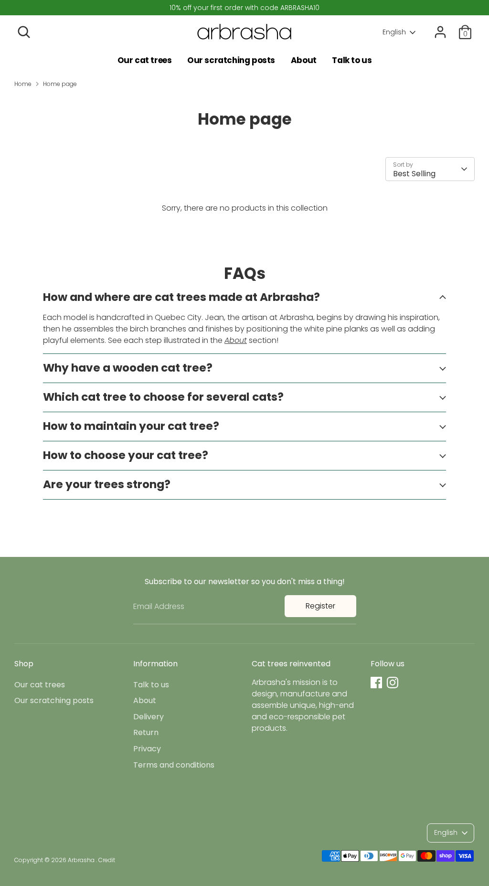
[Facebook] (329, 472)
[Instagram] (345, 472)
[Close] (423, 386)
